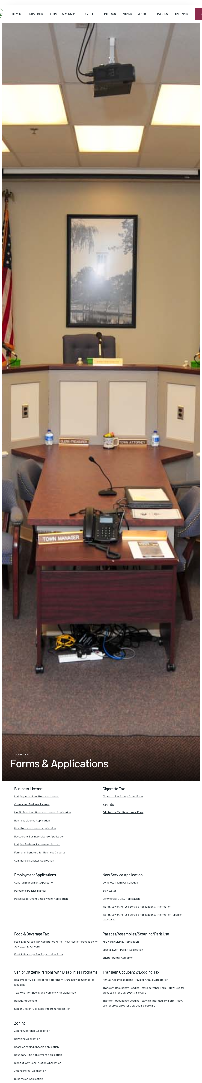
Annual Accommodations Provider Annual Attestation (135, 979)
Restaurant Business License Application (39, 836)
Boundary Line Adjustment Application (38, 1054)
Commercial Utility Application (121, 898)
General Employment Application (34, 882)
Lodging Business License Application (37, 844)
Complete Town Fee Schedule (121, 882)
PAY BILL (90, 14)
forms (110, 14)
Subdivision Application (28, 1078)
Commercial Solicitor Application (34, 860)
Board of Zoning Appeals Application (36, 1046)
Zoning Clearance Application (32, 1030)
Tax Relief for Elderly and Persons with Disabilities (45, 992)
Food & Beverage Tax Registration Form (38, 954)
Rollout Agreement (25, 1000)
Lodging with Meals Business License (36, 796)
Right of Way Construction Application (37, 1062)
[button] (36, 14)
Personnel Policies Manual (30, 890)
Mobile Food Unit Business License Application (42, 812)
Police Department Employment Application (41, 898)
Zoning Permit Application (30, 1070)
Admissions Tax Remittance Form (123, 812)
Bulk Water (109, 890)
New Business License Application (35, 828)
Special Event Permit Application (123, 949)
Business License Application (32, 820)
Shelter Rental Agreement (118, 957)
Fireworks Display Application (121, 941)
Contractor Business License (32, 804)
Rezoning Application (27, 1038)
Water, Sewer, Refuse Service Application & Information (137, 906)
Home (15, 14)
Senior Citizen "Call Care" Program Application (42, 1008)
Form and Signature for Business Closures (39, 852)
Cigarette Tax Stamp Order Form (123, 796)
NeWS (127, 14)
